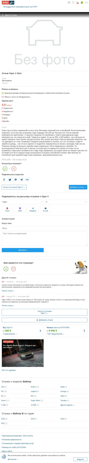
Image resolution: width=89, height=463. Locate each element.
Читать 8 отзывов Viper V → (14, 187)
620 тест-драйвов (9, 370)
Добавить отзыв (46, 320)
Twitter (9, 181)
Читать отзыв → (8, 291)
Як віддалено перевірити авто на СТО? (20, 7)
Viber (16, 181)
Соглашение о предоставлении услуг (18, 443)
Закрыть (80, 459)
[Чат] (69, 2)
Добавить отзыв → (78, 187)
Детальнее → (13, 459)
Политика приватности (11, 440)
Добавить (23, 250)
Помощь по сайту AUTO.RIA (14, 447)
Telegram (21, 181)
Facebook (4, 181)
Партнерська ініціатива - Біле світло (17, 436)
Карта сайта (7, 451)
